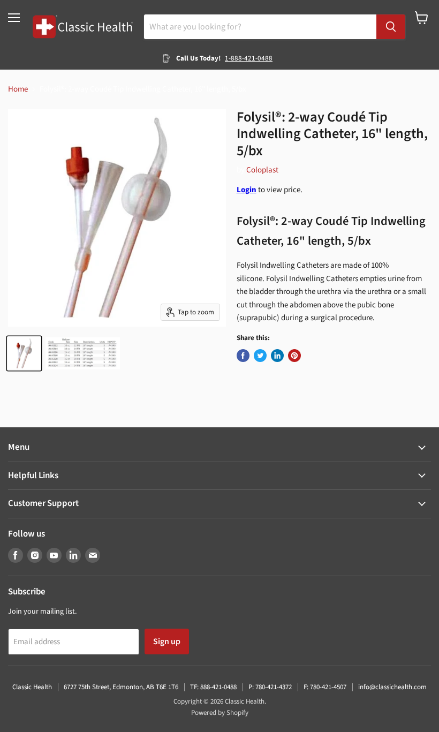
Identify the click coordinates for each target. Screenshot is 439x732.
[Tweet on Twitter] (260, 355)
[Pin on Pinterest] (294, 355)
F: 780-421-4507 (325, 687)
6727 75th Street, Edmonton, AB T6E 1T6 (121, 687)
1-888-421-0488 (249, 58)
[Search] (390, 26)
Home (18, 89)
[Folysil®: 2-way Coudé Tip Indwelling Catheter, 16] (24, 353)
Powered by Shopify (219, 713)
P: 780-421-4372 (270, 687)
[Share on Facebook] (243, 355)
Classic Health (32, 687)
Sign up (166, 641)
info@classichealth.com (392, 687)
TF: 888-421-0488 (213, 687)
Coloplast (262, 170)
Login (246, 189)
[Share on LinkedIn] (277, 355)
